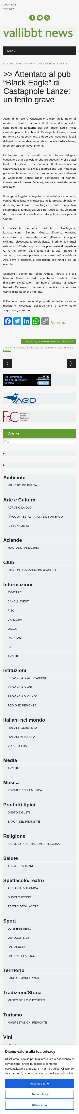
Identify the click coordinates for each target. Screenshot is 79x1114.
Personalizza (39, 1094)
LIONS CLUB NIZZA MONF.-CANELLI (32, 570)
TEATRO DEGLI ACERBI (23, 906)
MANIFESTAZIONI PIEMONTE (27, 1022)
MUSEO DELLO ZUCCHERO (26, 1000)
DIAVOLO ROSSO (19, 897)
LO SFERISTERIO (19, 928)
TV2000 (13, 656)
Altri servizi (58, 322)
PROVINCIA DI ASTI (20, 687)
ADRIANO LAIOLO (20, 507)
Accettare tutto (39, 1083)
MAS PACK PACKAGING (23, 548)
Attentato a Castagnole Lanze (35, 347)
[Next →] (71, 363)
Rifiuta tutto (39, 1105)
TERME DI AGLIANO (21, 866)
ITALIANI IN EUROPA (21, 736)
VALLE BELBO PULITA (22, 485)
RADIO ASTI (15, 637)
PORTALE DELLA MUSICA (25, 790)
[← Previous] (7, 363)
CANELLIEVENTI (19, 601)
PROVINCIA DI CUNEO (22, 696)
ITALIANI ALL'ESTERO (22, 727)
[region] (39, 1079)
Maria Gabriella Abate (51, 63)
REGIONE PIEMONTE (22, 705)
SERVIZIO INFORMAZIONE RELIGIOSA (34, 843)
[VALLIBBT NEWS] (39, 36)
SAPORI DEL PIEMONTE (24, 821)
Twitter (40, 18)
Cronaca (30, 341)
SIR (10, 646)
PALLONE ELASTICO (21, 955)
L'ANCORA (15, 619)
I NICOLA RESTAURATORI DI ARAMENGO (35, 516)
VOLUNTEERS (17, 745)
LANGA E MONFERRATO (24, 978)
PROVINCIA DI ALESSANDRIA (27, 678)
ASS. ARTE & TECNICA (23, 888)
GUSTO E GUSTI (19, 812)
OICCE (12, 628)
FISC (11, 610)
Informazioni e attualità (55, 341)
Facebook (32, 18)
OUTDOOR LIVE (18, 937)
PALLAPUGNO (17, 946)
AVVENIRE (14, 592)
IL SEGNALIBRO (18, 525)
